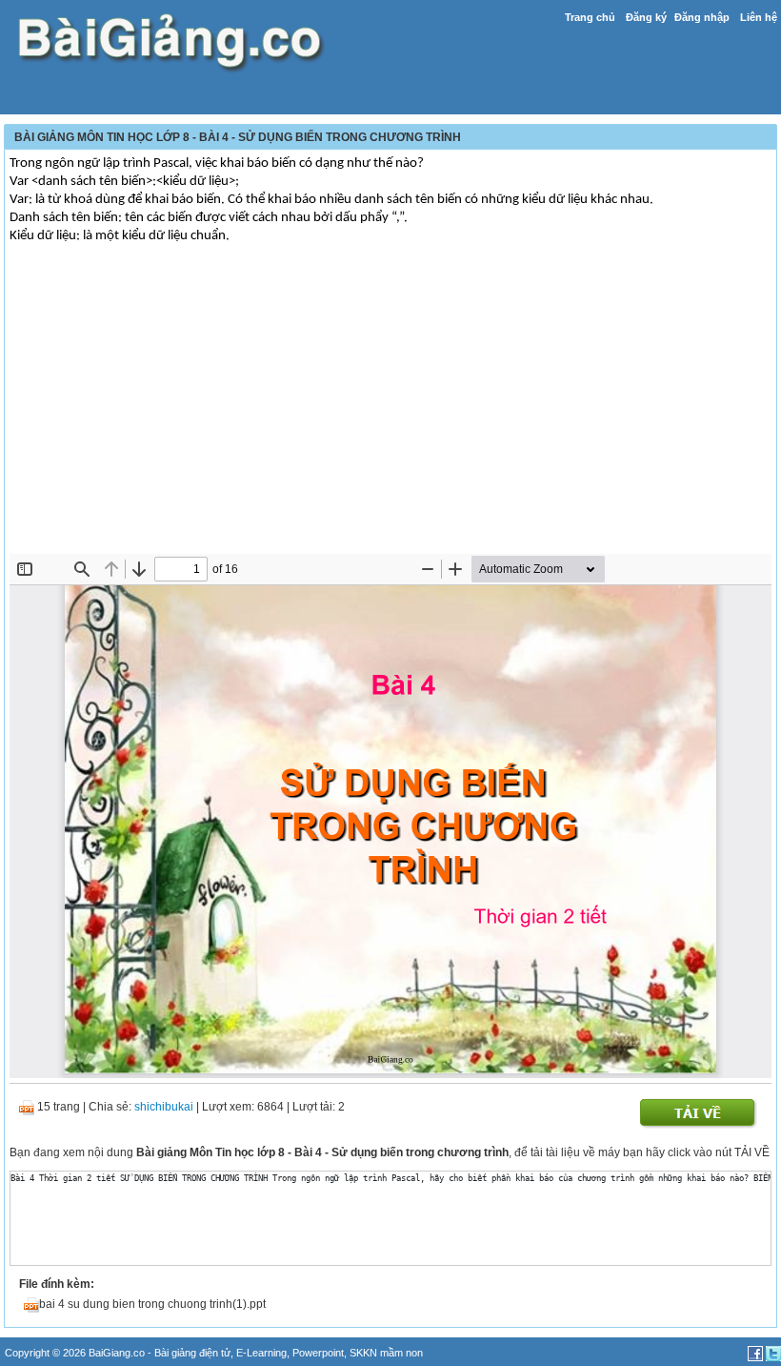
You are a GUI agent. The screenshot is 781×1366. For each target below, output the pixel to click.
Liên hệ (758, 17)
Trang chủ (590, 17)
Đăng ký (646, 17)
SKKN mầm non (386, 1352)
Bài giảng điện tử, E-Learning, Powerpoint (249, 1352)
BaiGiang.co (117, 1352)
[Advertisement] (390, 410)
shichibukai (163, 1106)
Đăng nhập (702, 17)
